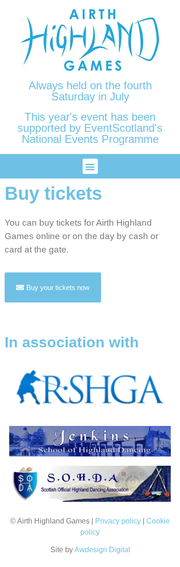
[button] (90, 166)
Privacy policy (118, 521)
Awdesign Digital (102, 550)
